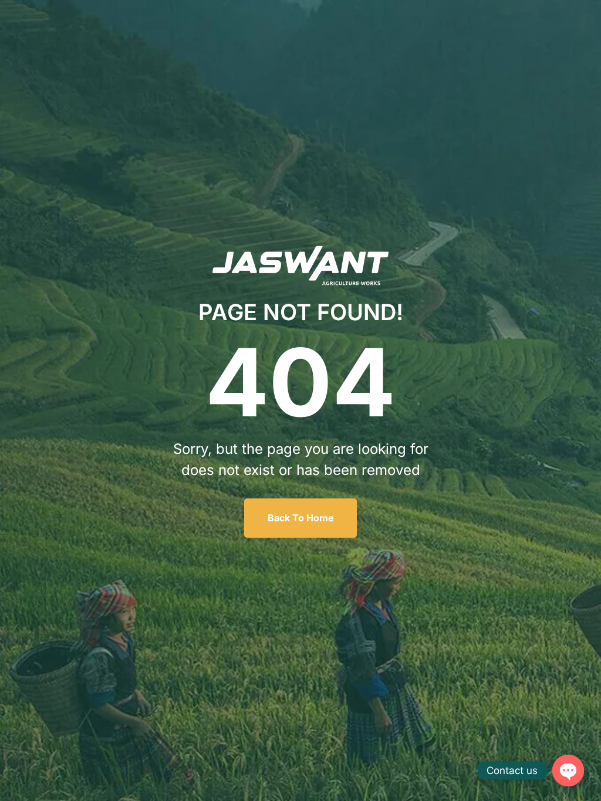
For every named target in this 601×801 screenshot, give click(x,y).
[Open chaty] (568, 770)
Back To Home (301, 518)
